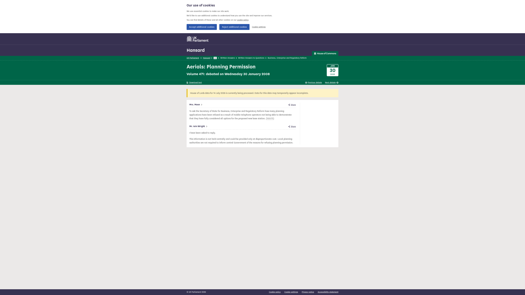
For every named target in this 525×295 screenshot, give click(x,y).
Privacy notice (308, 292)
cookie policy (242, 20)
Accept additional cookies (201, 27)
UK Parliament (193, 58)
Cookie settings (259, 27)
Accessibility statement (328, 292)
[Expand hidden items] (215, 58)
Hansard (196, 50)
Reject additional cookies (234, 27)
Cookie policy (275, 292)
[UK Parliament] (198, 39)
